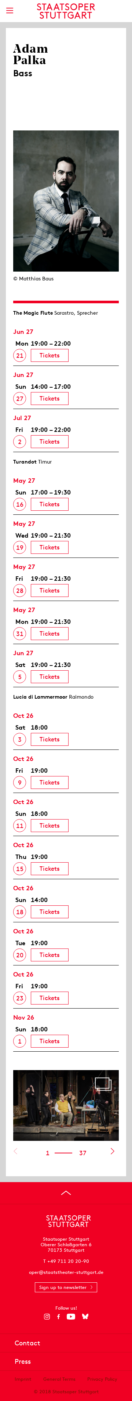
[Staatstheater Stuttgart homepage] (66, 11)
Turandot (25, 461)
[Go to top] (66, 1192)
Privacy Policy (102, 1379)
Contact (27, 1343)
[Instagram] (47, 1317)
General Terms (59, 1379)
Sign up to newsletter (63, 1287)
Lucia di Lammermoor (40, 696)
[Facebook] (58, 1317)
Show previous (15, 1151)
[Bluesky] (85, 1317)
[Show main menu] (9, 10)
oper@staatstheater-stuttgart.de (66, 1272)
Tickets (50, 355)
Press (23, 1361)
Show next (112, 1151)
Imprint (23, 1379)
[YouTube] (71, 1317)
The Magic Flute (33, 313)
